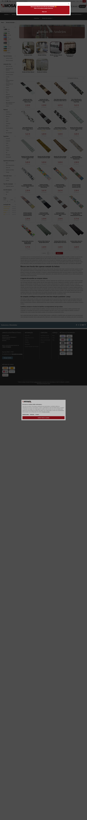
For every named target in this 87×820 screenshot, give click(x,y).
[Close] (69, 4)
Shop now (44, 11)
